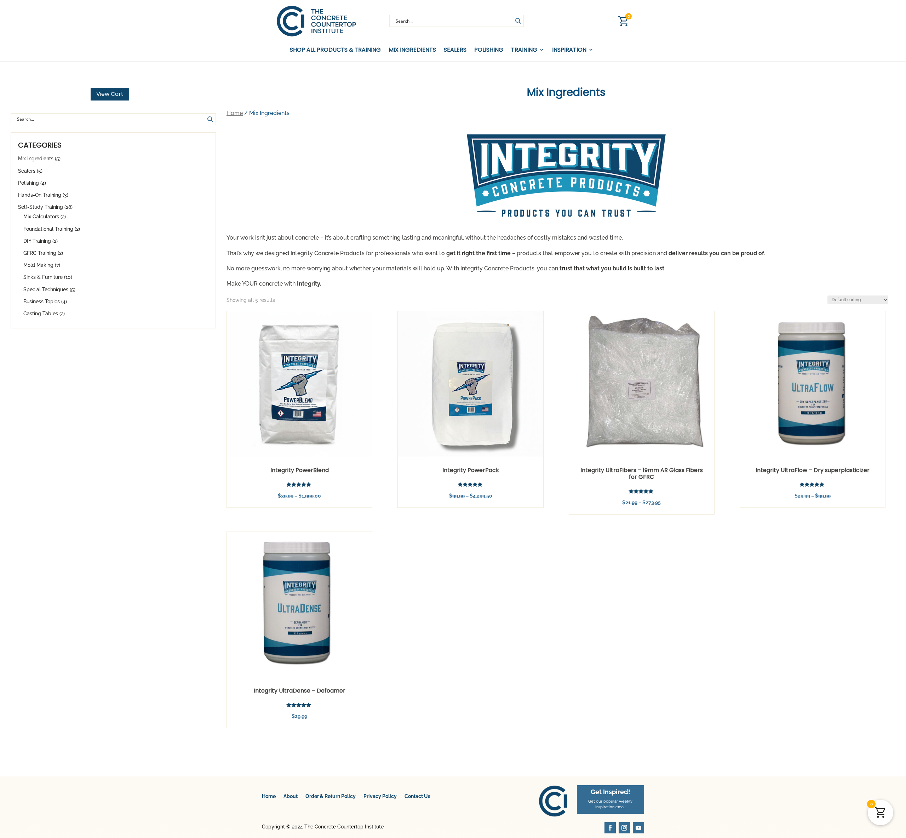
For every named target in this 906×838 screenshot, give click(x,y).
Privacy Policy (380, 796)
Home (234, 113)
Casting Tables (40, 313)
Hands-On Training (39, 195)
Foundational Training (48, 229)
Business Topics (41, 301)
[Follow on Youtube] (638, 827)
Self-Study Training (40, 207)
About (290, 796)
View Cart (110, 94)
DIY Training (37, 241)
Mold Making (38, 265)
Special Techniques (45, 289)
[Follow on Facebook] (610, 827)
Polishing (488, 50)
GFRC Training (39, 253)
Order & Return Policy (330, 796)
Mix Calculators (41, 216)
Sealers (455, 50)
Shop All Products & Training (335, 50)
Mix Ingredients (412, 50)
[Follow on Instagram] (624, 827)
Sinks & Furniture (43, 277)
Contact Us (417, 796)
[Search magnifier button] (517, 20)
